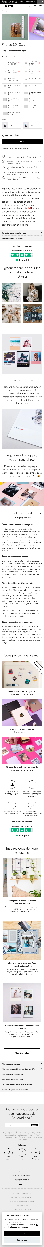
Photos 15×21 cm (15, 44)
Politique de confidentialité (22, 1193)
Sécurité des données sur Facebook (22, 1201)
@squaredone (14, 267)
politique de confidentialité (11, 1137)
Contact (22, 1183)
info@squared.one (22, 1205)
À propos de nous (22, 1179)
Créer (22, 141)
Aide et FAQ (22, 1170)
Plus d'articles (22, 1052)
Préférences (22, 1240)
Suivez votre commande (21, 1175)
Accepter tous (22, 1234)
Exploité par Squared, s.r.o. (22, 1209)
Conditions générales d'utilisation (22, 1197)
